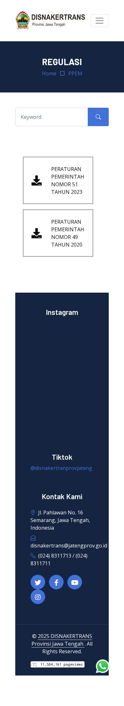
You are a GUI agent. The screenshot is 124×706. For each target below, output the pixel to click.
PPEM (75, 73)
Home (49, 73)
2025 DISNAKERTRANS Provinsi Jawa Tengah (61, 640)
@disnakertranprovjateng (61, 468)
